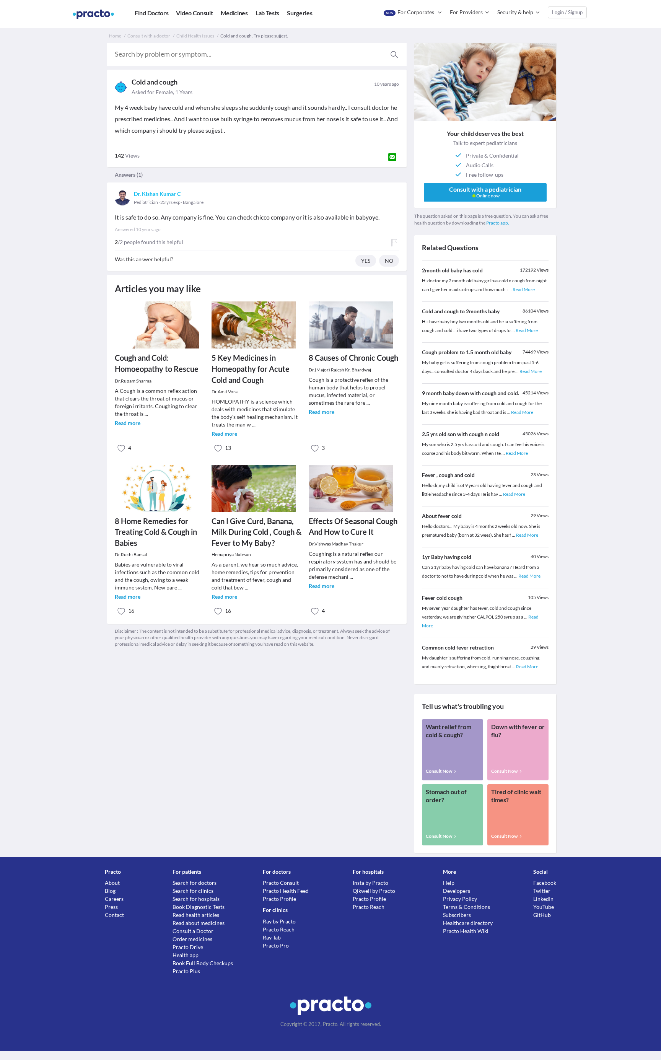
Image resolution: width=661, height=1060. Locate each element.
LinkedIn (543, 899)
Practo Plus (186, 971)
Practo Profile (279, 899)
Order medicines (192, 939)
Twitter (541, 890)
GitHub (542, 915)
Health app (186, 955)
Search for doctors (195, 882)
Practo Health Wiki (465, 931)
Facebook (544, 882)
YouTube (543, 907)
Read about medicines (199, 923)
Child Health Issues (195, 36)
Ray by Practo (279, 921)
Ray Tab (272, 937)
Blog (110, 890)
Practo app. (497, 223)
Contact (114, 915)
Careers (114, 899)
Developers (456, 890)
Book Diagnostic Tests (199, 907)
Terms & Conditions (466, 907)
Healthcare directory (468, 923)
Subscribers (457, 915)
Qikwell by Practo (374, 890)
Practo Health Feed (286, 890)
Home (115, 36)
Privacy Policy (460, 899)
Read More (524, 289)
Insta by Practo (370, 882)
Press (111, 907)
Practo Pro (276, 945)
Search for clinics (193, 890)
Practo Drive (188, 947)
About (112, 882)
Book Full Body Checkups (203, 963)
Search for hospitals (196, 899)
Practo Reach (279, 929)
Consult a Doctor (193, 931)
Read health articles (196, 915)
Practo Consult (281, 882)
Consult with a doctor (148, 36)
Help (448, 882)
